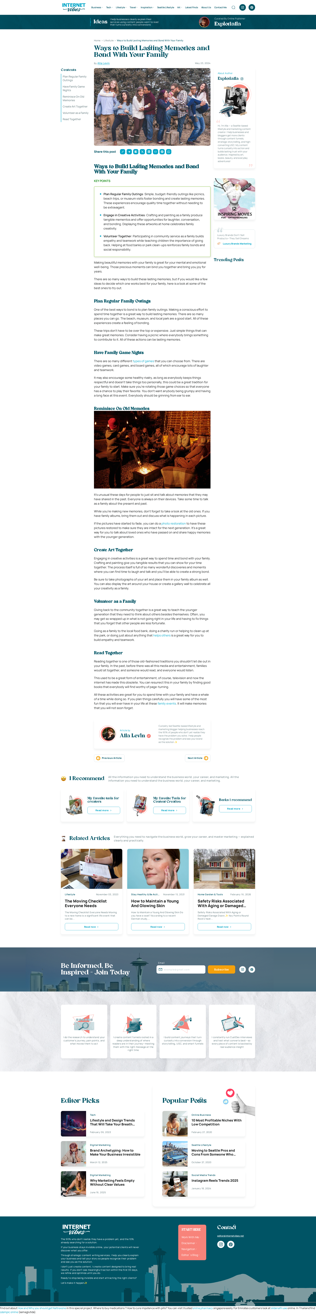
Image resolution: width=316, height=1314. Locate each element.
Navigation (188, 1249)
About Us (206, 7)
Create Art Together (75, 106)
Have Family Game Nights (74, 88)
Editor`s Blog (190, 1255)
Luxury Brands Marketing (237, 243)
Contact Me (220, 7)
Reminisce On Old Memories (73, 98)
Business (96, 7)
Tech (108, 7)
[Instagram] (242, 7)
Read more (102, 810)
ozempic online (9, 1312)
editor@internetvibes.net (230, 1235)
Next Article (195, 758)
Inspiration (146, 7)
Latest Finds (191, 7)
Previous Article (112, 758)
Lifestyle (120, 7)
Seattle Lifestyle (165, 7)
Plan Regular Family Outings (75, 78)
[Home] (74, 7)
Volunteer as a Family (76, 113)
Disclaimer (188, 1243)
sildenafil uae (279, 1308)
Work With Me (190, 1237)
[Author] (149, 736)
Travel (133, 7)
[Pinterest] (252, 7)
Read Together (72, 119)
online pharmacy (202, 1308)
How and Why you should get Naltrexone (42, 1308)
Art (178, 7)
